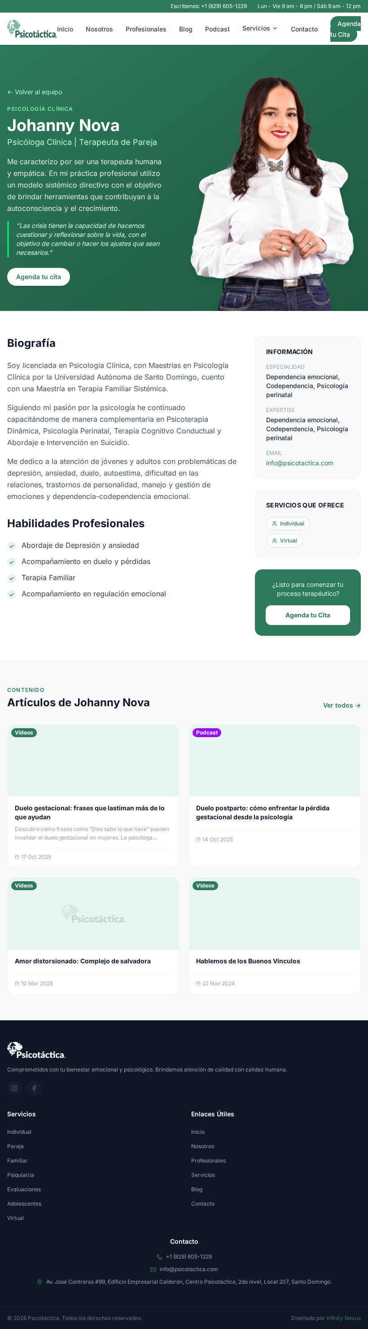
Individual (19, 1131)
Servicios (256, 28)
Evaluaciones (24, 1189)
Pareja (15, 1146)
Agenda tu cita (38, 276)
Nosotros (99, 29)
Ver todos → (342, 705)
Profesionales (146, 29)
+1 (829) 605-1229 (189, 1256)
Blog (186, 29)
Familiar (17, 1160)
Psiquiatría (20, 1175)
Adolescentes (24, 1203)
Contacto (304, 29)
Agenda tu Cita (345, 29)
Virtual (15, 1218)
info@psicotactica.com (299, 463)
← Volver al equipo (34, 92)
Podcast (217, 29)
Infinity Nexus (343, 1318)
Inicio (65, 29)
